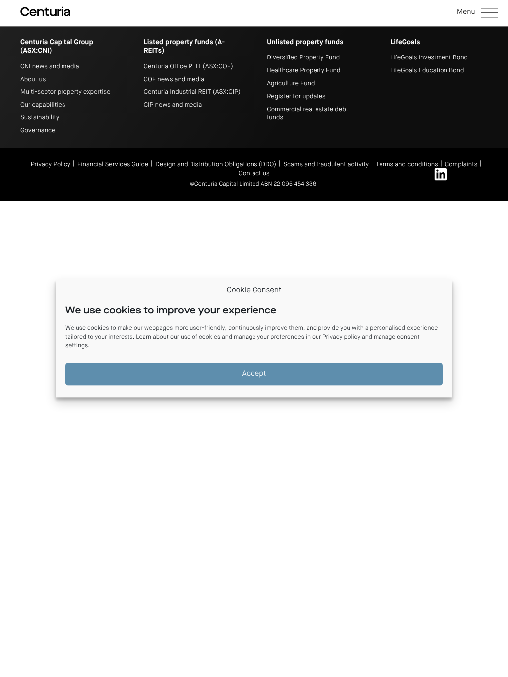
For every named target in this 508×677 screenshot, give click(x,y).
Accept (254, 374)
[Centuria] (45, 12)
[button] (477, 13)
